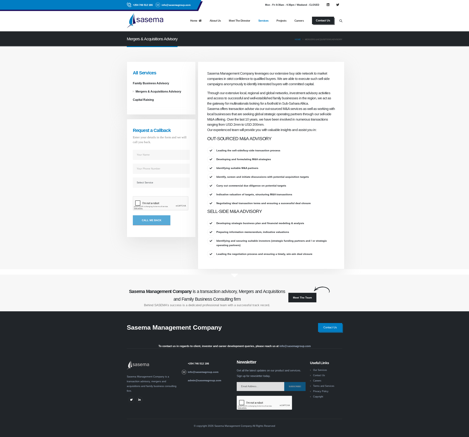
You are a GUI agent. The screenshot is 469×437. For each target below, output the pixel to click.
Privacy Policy (320, 391)
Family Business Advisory (151, 83)
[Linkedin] (328, 4)
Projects (281, 20)
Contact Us (319, 375)
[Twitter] (337, 4)
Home (194, 20)
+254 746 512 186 (143, 4)
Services (263, 20)
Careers (299, 20)
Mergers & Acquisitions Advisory (158, 91)
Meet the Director (239, 20)
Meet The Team (302, 297)
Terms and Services (323, 386)
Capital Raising (143, 99)
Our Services (320, 370)
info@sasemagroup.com (295, 346)
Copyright (318, 396)
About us (215, 20)
